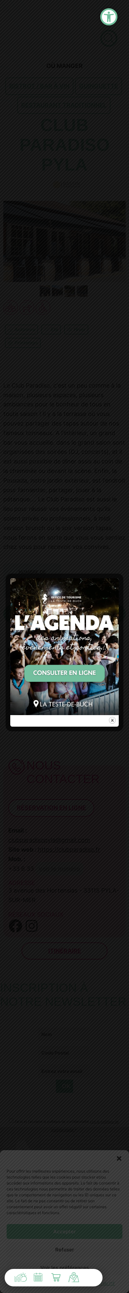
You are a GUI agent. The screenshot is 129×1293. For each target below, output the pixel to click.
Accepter (64, 1231)
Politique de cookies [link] (29, 1283)
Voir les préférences (64, 1268)
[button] (119, 1158)
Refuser (64, 1249)
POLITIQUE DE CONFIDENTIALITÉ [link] (83, 1283)
